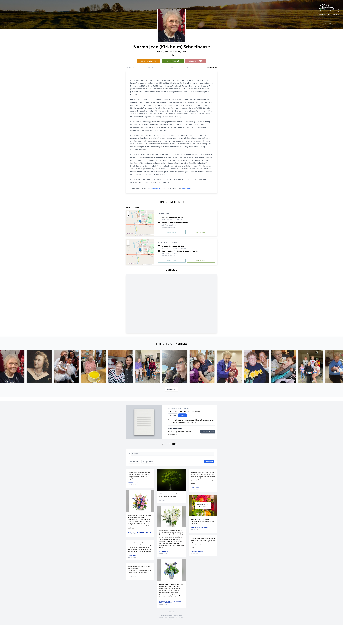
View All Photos (171, 389)
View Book (173, 415)
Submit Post (209, 461)
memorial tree (154, 188)
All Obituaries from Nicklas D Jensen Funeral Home (328, 15)
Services (151, 67)
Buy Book (182, 415)
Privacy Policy (166, 617)
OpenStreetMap (173, 620)
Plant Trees (201, 232)
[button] (140, 221)
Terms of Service (176, 617)
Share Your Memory (208, 432)
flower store (186, 188)
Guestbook (211, 67)
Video (171, 67)
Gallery (190, 67)
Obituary (130, 67)
